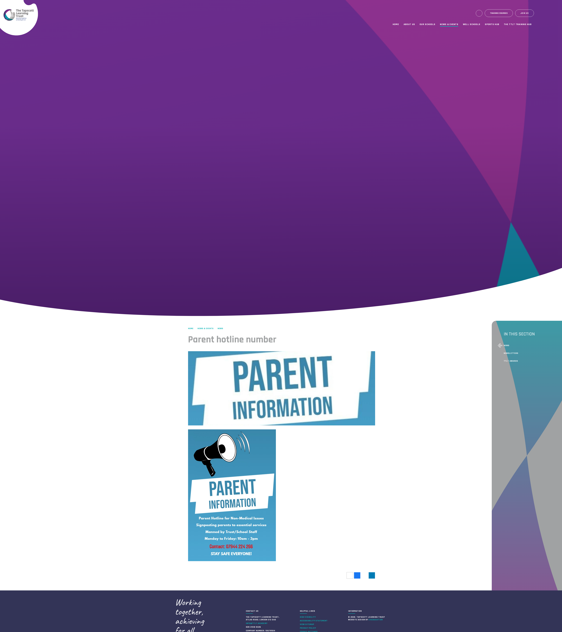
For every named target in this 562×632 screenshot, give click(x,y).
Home (190, 328)
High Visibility (308, 617)
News (220, 328)
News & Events (206, 328)
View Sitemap (307, 624)
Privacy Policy (308, 628)
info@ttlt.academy (256, 623)
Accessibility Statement (314, 620)
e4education (376, 619)
